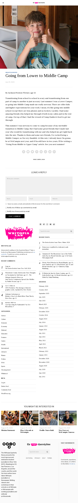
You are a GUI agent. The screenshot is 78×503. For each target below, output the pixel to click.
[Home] (53, 224)
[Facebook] (23, 151)
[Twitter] (32, 151)
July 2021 (42, 333)
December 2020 (44, 358)
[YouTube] (50, 224)
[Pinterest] (36, 151)
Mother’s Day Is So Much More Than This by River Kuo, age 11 (19, 297)
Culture (3, 319)
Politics (3, 359)
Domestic (4, 323)
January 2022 (43, 326)
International (5, 348)
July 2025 (42, 297)
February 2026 (43, 286)
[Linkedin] (41, 151)
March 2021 (43, 348)
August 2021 (43, 329)
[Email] (54, 151)
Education (4, 333)
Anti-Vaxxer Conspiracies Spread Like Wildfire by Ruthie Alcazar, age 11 (19, 280)
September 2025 (44, 293)
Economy (4, 326)
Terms (49, 458)
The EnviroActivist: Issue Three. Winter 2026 (56, 242)
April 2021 (42, 344)
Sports (3, 366)
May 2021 (42, 340)
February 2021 (43, 351)
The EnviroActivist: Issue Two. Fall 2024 (18, 268)
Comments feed (6, 390)
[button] (71, 231)
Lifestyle (4, 352)
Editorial (3, 330)
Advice (3, 315)
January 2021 (43, 355)
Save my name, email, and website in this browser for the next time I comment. (34, 204)
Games (3, 341)
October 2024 (43, 315)
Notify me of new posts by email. (18, 211)
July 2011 (42, 376)
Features (3, 337)
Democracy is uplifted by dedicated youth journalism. (55, 248)
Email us (72, 464)
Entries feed (5, 386)
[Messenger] (28, 151)
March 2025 (43, 304)
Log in (3, 382)
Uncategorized (11, 72)
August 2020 (43, 366)
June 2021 (42, 337)
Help (44, 458)
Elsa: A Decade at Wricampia (26, 431)
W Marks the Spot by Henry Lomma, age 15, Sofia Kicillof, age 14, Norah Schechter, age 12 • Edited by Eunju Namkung (57, 275)
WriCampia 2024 (39, 159)
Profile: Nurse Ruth (47, 430)
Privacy (37, 458)
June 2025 (42, 300)
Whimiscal (4, 373)
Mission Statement (8, 430)
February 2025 (43, 308)
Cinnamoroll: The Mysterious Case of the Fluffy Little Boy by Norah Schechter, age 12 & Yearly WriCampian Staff (57, 256)
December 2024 (44, 311)
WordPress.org (5, 393)
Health (3, 344)
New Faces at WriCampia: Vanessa (66, 431)
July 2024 (42, 322)
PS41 (3, 362)
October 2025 (43, 290)
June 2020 (42, 373)
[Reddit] (49, 151)
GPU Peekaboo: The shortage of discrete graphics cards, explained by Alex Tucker (18, 289)
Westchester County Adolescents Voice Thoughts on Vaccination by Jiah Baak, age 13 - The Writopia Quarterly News (20, 275)
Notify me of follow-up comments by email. (22, 208)
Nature (3, 355)
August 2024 (43, 319)
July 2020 (42, 369)
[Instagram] (47, 224)
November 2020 (44, 362)
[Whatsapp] (45, 151)
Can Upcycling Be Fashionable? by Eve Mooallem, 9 (17, 305)
